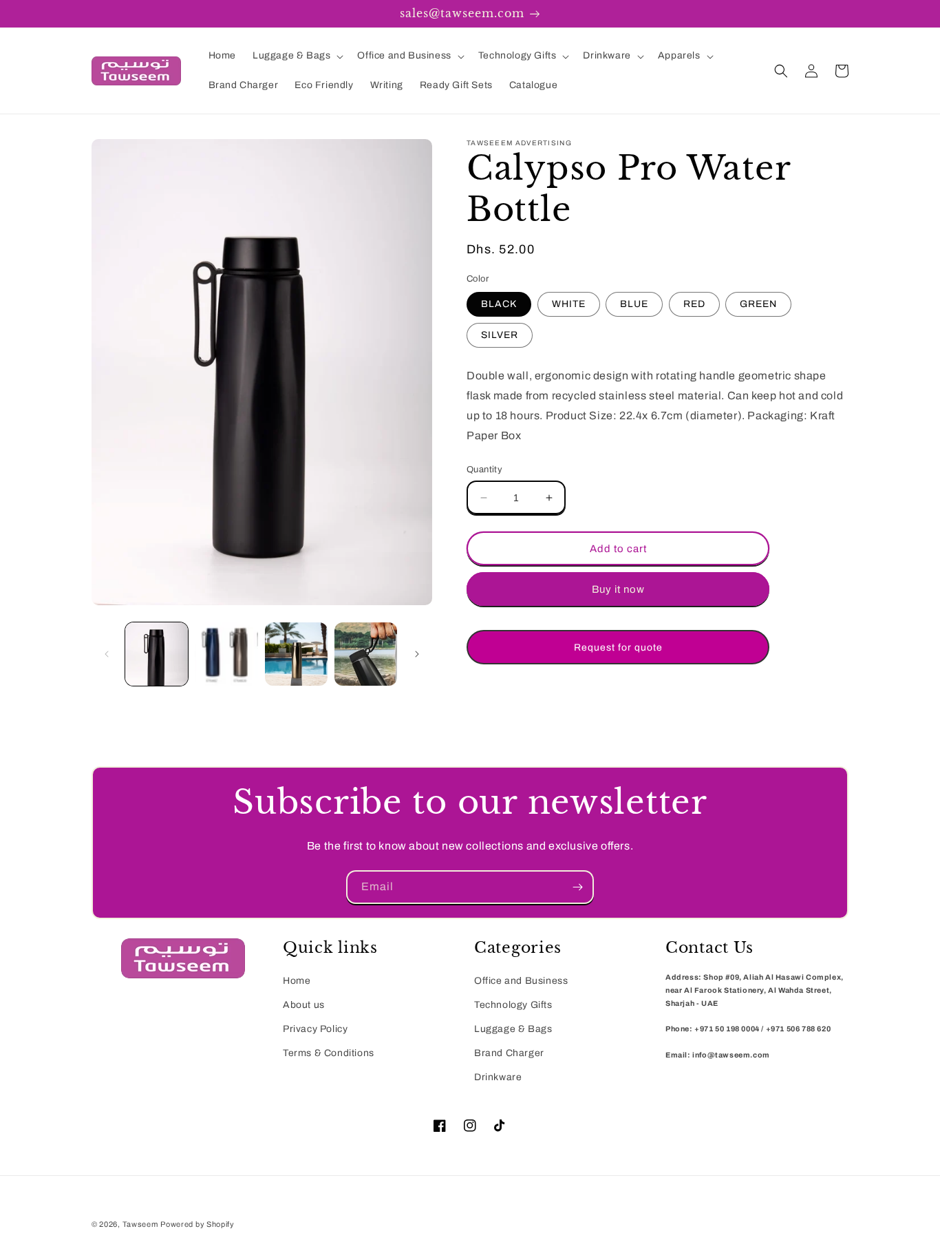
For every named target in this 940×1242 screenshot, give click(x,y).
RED (694, 304)
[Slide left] (107, 654)
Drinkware (498, 1077)
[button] (296, 55)
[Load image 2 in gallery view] (226, 653)
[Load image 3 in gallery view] (296, 653)
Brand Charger (509, 1053)
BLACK (499, 304)
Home (296, 981)
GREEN (758, 304)
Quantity (484, 469)
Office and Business (521, 981)
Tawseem (140, 1224)
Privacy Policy (315, 1029)
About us (304, 1005)
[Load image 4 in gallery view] (365, 653)
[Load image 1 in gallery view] (156, 653)
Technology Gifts (513, 1005)
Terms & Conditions (328, 1053)
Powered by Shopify (197, 1224)
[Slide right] (417, 654)
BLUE (634, 304)
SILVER (499, 335)
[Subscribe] (577, 887)
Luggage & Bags (513, 1029)
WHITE (569, 304)
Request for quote (618, 647)
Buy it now (618, 589)
